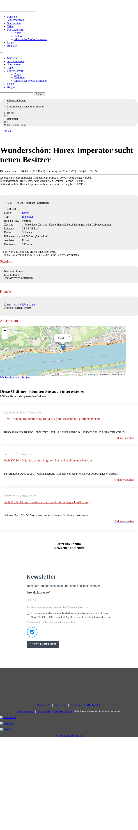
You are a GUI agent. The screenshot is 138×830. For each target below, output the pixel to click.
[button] (63, 347)
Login (10, 42)
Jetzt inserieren (15, 19)
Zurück (7, 130)
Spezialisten (14, 23)
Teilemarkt (57, 711)
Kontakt (96, 705)
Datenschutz (61, 705)
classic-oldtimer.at (26, 711)
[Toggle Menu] (1, 52)
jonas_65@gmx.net (24, 304)
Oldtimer (69, 711)
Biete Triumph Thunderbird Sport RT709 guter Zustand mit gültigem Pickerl (52, 418)
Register (12, 45)
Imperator (27, 216)
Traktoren (19, 36)
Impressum (76, 705)
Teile (10, 26)
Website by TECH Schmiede (69, 735)
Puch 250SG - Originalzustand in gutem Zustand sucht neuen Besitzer (48, 460)
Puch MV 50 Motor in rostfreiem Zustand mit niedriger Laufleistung (47, 502)
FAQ (49, 705)
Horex (25, 212)
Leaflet (90, 374)
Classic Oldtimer (16, 100)
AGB (87, 705)
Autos (17, 32)
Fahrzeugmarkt (15, 29)
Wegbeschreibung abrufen (15, 377)
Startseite (12, 16)
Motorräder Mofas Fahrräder (30, 39)
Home (40, 705)
